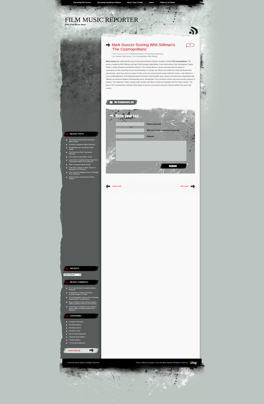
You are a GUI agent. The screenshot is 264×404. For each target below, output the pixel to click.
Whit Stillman (153, 56)
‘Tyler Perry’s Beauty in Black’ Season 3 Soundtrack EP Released (82, 168)
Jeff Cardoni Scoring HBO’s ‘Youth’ (80, 157)
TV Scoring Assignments (77, 343)
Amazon (119, 56)
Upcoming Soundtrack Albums (109, 2)
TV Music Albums (74, 340)
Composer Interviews (76, 322)
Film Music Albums (75, 325)
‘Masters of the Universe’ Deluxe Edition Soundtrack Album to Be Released (82, 303)
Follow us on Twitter (167, 2)
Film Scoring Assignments (77, 334)
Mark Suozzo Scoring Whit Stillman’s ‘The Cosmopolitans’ (143, 47)
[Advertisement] (82, 88)
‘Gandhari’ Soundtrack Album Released (82, 144)
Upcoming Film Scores (82, 2)
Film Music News (74, 331)
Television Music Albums (77, 337)
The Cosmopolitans (140, 56)
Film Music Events (75, 328)
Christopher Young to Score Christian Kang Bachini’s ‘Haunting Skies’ (83, 298)
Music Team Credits (135, 2)
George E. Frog (153, 362)
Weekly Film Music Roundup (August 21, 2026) (80, 293)
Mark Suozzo (127, 56)
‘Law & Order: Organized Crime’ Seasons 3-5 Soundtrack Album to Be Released (83, 160)
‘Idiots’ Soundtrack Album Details (79, 164)
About (151, 2)
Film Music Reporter (101, 19)
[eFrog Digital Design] (193, 364)
